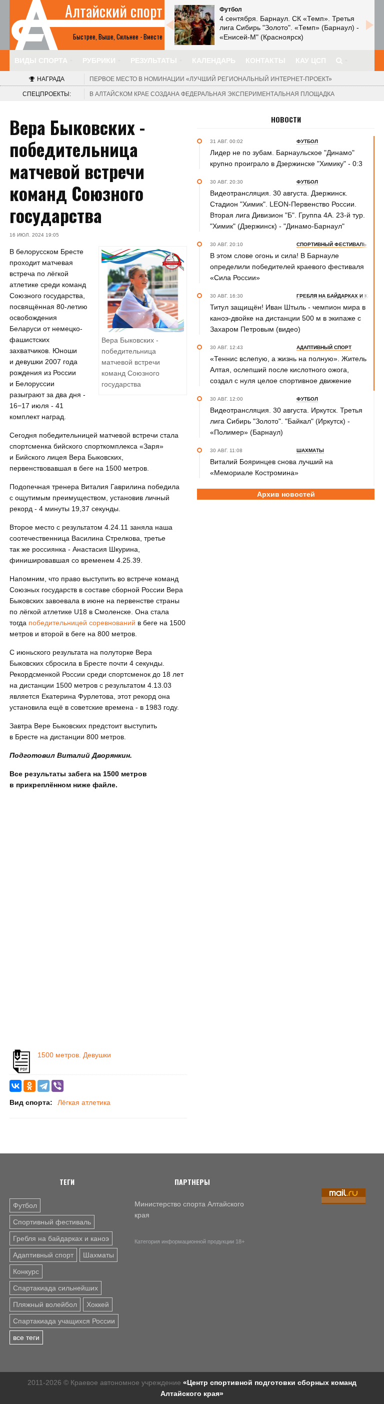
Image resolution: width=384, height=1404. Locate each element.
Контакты (266, 61)
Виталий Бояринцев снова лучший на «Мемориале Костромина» (271, 467)
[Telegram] (44, 1086)
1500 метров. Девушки (74, 1055)
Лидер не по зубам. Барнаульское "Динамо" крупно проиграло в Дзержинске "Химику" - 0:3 (286, 158)
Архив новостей (286, 494)
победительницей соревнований (83, 623)
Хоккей (97, 1304)
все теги (26, 1337)
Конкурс (26, 1271)
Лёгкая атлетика (84, 1102)
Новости (286, 119)
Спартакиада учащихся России (64, 1321)
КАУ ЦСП (311, 61)
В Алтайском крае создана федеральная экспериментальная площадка (212, 94)
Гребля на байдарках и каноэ (61, 1238)
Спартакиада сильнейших (55, 1288)
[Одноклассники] (30, 1086)
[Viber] (58, 1086)
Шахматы (98, 1255)
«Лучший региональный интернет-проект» (211, 79)
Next (369, 25)
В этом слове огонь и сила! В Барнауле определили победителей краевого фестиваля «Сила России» (287, 267)
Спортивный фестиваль (52, 1222)
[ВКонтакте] (16, 1086)
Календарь (214, 61)
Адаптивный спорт (43, 1255)
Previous (169, 25)
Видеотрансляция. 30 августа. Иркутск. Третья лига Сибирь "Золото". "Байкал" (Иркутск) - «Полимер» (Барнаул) (286, 421)
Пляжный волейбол (45, 1304)
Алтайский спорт (113, 11)
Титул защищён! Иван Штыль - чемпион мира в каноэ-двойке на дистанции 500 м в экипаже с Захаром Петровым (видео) (288, 318)
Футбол (25, 1205)
